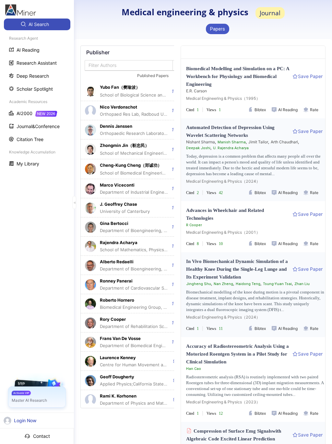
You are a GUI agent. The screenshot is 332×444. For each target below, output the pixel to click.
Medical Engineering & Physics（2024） (223, 181)
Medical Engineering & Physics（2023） (223, 401)
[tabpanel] (133, 227)
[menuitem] (37, 24)
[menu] (37, 95)
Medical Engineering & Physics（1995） (223, 98)
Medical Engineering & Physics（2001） (223, 232)
